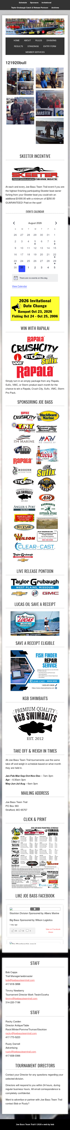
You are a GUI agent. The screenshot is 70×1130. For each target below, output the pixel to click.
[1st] (20, 81)
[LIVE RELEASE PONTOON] (35, 587)
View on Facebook (53, 929)
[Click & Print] (35, 857)
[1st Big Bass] (50, 78)
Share (50, 932)
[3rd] (20, 110)
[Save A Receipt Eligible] (35, 724)
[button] (22, 931)
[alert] (35, 278)
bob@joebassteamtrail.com (20, 980)
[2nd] (50, 103)
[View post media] (35, 909)
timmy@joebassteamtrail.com (21, 998)
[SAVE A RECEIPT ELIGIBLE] (35, 670)
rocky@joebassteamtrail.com (21, 1033)
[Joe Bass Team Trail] (35, 26)
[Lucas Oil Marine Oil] (35, 623)
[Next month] (56, 223)
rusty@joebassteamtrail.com (21, 1051)
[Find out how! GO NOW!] (35, 357)
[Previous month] (14, 223)
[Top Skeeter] (50, 131)
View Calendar (19, 286)
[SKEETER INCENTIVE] (35, 174)
